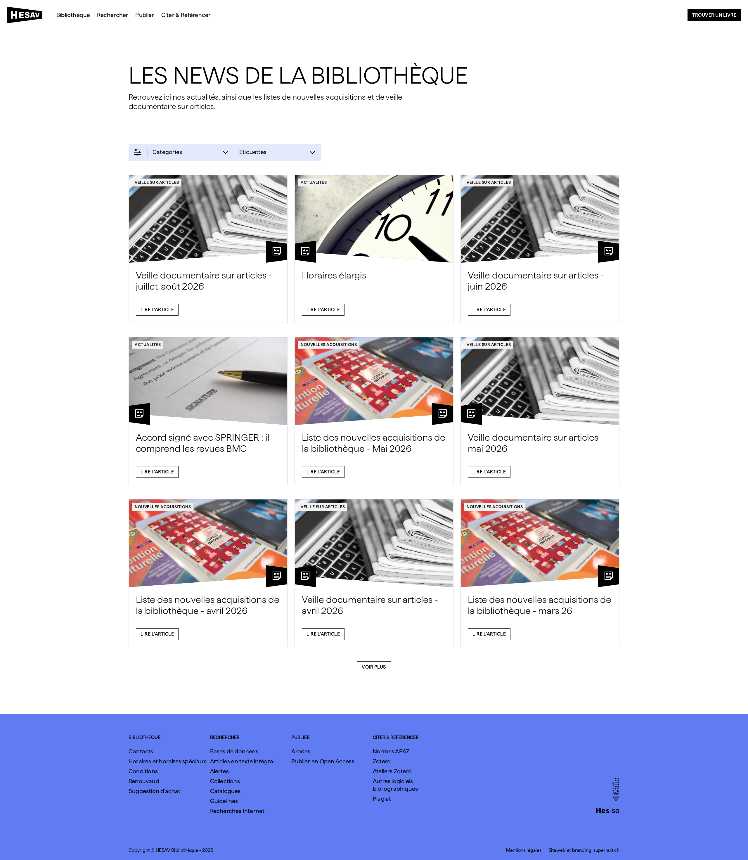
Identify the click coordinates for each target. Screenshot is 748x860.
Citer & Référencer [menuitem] (186, 14)
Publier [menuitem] (144, 14)
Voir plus (374, 667)
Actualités (314, 182)
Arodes (300, 751)
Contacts (141, 751)
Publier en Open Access (322, 761)
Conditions (143, 771)
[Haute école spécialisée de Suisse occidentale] (607, 810)
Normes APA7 (391, 751)
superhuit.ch (606, 850)
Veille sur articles (157, 182)
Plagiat (382, 798)
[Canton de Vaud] (615, 790)
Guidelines (224, 800)
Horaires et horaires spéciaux (167, 761)
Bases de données (234, 751)
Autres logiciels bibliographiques (395, 785)
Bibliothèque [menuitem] (73, 14)
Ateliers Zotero (392, 771)
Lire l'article (157, 309)
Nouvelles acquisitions (329, 344)
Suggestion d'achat (155, 791)
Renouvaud (144, 781)
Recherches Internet (237, 810)
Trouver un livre (714, 15)
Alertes (219, 771)
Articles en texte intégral (242, 761)
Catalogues (225, 791)
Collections (225, 781)
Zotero (382, 761)
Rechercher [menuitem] (112, 14)
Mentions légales (523, 850)
